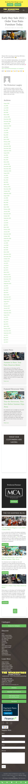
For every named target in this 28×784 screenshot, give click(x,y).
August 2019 (6, 261)
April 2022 (6, 204)
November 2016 (7, 310)
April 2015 (6, 339)
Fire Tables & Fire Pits (6, 638)
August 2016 (6, 315)
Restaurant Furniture (6, 669)
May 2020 (6, 247)
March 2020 (6, 252)
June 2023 (6, 177)
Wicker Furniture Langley (7, 666)
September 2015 (7, 333)
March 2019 (6, 272)
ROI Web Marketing (13, 778)
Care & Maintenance (6, 654)
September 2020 (7, 238)
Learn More (10, 4)
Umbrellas (4, 641)
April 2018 (6, 292)
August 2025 (6, 128)
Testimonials (4, 650)
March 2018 (6, 294)
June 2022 (6, 200)
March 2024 (6, 162)
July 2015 (6, 335)
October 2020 (7, 236)
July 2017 (6, 303)
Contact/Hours (5, 653)
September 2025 (7, 126)
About (3, 648)
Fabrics (3, 644)
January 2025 (7, 144)
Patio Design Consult (14, 696)
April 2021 (6, 225)
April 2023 (6, 182)
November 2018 (7, 279)
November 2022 (7, 189)
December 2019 (7, 254)
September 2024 (7, 150)
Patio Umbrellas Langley (7, 668)
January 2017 (7, 308)
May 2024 (6, 159)
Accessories (4, 642)
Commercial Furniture (6, 671)
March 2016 (6, 326)
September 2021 (7, 218)
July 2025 (6, 130)
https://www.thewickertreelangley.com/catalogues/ (13, 68)
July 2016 (6, 317)
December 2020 (7, 234)
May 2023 (6, 180)
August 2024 (6, 153)
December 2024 (7, 146)
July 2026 (6, 105)
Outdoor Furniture (5, 663)
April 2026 (6, 112)
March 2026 (6, 114)
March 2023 (6, 184)
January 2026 (7, 117)
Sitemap (20, 775)
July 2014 (6, 342)
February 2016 (7, 328)
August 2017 (6, 301)
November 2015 (7, 330)
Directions (14, 687)
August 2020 (6, 240)
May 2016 (6, 321)
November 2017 (7, 297)
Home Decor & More (6, 647)
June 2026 (6, 108)
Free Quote (14, 701)
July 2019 (6, 263)
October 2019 (7, 258)
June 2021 (6, 222)
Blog (22, 27)
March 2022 (6, 207)
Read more (6, 381)
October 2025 (7, 123)
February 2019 (7, 274)
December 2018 (7, 276)
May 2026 (6, 110)
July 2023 (6, 175)
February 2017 (7, 306)
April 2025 (6, 137)
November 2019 (7, 256)
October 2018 (7, 281)
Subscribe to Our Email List (14, 692)
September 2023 (7, 171)
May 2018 (6, 290)
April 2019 (6, 270)
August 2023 (6, 173)
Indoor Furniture (5, 662)
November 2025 (7, 121)
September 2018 (7, 283)
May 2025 (6, 135)
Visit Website (14, 501)
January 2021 (7, 231)
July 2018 (6, 285)
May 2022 (6, 202)
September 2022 (7, 193)
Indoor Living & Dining (6, 635)
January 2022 (7, 211)
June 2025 (6, 132)
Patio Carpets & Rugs (6, 645)
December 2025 (7, 119)
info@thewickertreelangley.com (12, 684)
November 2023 (7, 168)
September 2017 (7, 299)
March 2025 (6, 139)
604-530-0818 (8, 683)
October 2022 (7, 191)
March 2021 (6, 227)
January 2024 (7, 164)
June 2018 (6, 288)
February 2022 (7, 209)
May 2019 (6, 267)
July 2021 (6, 220)
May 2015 (6, 337)
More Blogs (15, 610)
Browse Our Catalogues (14, 626)
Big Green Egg (5, 639)
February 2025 (7, 141)
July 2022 (6, 198)
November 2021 (7, 213)
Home (3, 633)
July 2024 (6, 155)
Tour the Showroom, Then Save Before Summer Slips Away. (14, 404)
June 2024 (6, 157)
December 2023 (7, 166)
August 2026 (6, 103)
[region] (14, 457)
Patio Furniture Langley (7, 665)
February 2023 (7, 186)
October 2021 (7, 216)
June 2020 (6, 245)
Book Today (18, 4)
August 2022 (6, 195)
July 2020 (6, 243)
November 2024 (7, 148)
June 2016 (6, 319)
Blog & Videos (5, 651)
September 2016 (7, 312)
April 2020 (6, 249)
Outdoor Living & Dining (7, 636)
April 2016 (6, 324)
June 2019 (6, 265)
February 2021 (7, 229)
